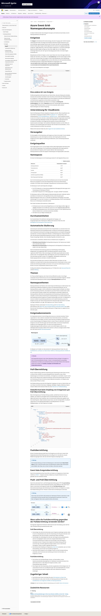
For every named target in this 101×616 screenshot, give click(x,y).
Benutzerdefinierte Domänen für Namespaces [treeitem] (11, 74)
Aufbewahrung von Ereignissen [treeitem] (9, 64)
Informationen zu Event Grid (59, 577)
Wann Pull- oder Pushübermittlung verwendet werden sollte (53, 306)
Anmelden (98, 10)
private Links (55, 547)
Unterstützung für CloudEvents (90, 25)
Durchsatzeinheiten (88, 31)
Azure (35, 21)
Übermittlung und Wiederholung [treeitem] (8, 68)
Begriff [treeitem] (6, 46)
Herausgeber (86, 26)
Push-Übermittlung (60, 305)
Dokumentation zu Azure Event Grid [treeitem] (9, 25)
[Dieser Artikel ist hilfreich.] (95, 42)
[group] (50, 427)
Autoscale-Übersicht (65, 268)
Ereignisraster (49, 21)
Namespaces (86, 30)
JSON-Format (54, 116)
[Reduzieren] (17, 21)
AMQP (37, 475)
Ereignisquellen (87, 28)
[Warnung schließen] (99, 2)
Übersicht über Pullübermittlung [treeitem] (10, 36)
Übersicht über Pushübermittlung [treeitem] (7, 39)
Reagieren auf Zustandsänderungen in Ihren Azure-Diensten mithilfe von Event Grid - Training (49, 594)
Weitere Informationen (63, 583)
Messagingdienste (41, 21)
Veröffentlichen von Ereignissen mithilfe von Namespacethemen (47, 580)
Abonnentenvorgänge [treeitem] (9, 58)
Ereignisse (86, 23)
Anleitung (36, 269)
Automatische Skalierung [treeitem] (10, 48)
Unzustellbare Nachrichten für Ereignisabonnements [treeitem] (11, 61)
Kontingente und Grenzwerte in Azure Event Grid (41, 222)
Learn (32, 21)
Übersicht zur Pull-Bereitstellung (59, 386)
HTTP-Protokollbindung (43, 116)
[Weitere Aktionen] (70, 22)
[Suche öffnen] (94, 10)
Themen (85, 34)
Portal (86, 13)
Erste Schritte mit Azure (94, 13)
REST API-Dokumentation (45, 329)
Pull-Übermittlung (50, 305)
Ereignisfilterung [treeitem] (8, 71)
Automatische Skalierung (89, 33)
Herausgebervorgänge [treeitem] (9, 56)
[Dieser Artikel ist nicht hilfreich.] (96, 42)
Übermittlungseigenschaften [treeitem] (10, 54)
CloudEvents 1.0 (53, 114)
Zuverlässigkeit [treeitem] (8, 77)
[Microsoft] (2, 10)
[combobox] (9, 23)
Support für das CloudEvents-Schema (56, 128)
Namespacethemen (88, 36)
